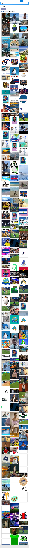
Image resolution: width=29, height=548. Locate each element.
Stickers (9, 11)
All (2, 11)
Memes (13, 11)
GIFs (5, 11)
